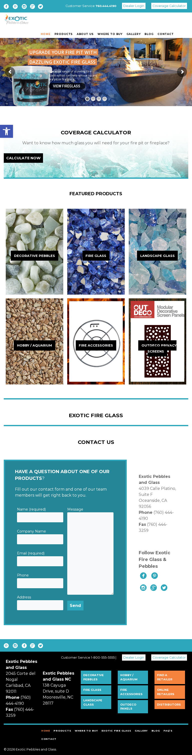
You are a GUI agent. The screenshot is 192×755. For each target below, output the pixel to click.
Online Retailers (165, 692)
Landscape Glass (92, 702)
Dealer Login (133, 6)
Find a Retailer (164, 677)
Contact (166, 34)
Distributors (169, 704)
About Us (85, 34)
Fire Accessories (131, 692)
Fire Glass (92, 690)
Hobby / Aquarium (129, 677)
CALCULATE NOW (23, 158)
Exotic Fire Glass (116, 730)
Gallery (133, 34)
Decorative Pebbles (93, 677)
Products (63, 34)
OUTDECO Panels (128, 707)
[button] (6, 131)
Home (45, 34)
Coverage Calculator (169, 6)
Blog (149, 34)
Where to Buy (110, 34)
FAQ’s (168, 730)
